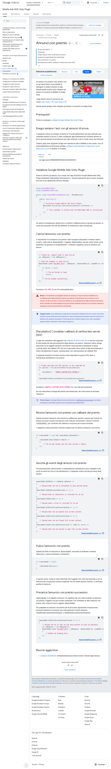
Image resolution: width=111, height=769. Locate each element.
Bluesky (61, 704)
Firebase (87, 707)
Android (65, 72)
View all (87, 724)
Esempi (36, 14)
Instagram (61, 707)
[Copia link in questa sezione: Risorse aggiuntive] (60, 650)
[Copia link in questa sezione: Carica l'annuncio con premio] (72, 234)
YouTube (61, 717)
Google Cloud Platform (39, 749)
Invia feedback (95, 43)
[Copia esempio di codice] (102, 185)
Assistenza (46, 14)
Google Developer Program (41, 700)
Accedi (105, 2)
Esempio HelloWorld (48, 656)
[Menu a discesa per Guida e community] (43, 2)
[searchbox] (15, 21)
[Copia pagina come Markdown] (76, 43)
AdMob (15, 2)
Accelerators (36, 710)
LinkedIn (61, 710)
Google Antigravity (91, 714)
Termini (34, 764)
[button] (14, 60)
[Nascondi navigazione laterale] (26, 765)
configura (67, 120)
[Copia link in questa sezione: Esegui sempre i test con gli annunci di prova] (90, 128)
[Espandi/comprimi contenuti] (51, 49)
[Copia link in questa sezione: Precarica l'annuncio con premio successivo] (90, 592)
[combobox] (73, 3)
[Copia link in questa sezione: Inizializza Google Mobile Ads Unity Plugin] (87, 170)
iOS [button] (49, 154)
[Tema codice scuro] (99, 185)
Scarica (26, 14)
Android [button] (41, 154)
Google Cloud (89, 717)
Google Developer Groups (40, 704)
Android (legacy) (47, 75)
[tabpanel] (70, 160)
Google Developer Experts (40, 707)
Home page (39, 35)
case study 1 (46, 102)
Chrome (87, 704)
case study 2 (59, 102)
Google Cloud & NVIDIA (39, 714)
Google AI (35, 752)
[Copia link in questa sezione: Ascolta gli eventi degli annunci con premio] (89, 463)
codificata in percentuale (84, 400)
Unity (87, 72)
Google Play (89, 721)
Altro (49, 3)
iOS (76, 72)
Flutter (99, 72)
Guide (5, 14)
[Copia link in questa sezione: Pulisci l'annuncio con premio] (72, 546)
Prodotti (48, 35)
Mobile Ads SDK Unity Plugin (16, 9)
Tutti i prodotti (36, 755)
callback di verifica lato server (78, 341)
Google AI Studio (90, 710)
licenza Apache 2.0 (89, 681)
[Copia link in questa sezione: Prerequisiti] (52, 114)
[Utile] (99, 35)
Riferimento (15, 14)
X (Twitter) (62, 714)
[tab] (41, 154)
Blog (59, 700)
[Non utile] (102, 35)
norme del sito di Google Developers (50, 683)
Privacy (41, 764)
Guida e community (33, 3)
